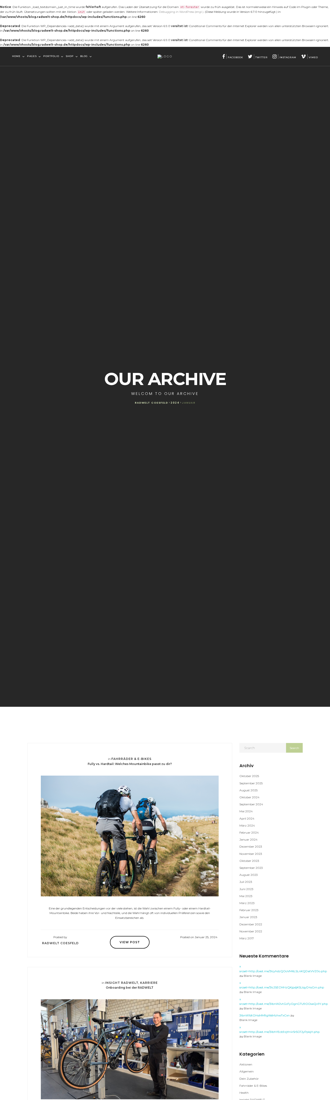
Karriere (149, 983)
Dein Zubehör (249, 1078)
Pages (32, 56)
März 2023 (247, 903)
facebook (235, 57)
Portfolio (51, 56)
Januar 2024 (248, 839)
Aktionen (245, 1064)
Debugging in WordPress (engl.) (181, 12)
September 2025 (251, 783)
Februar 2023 (248, 910)
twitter (261, 57)
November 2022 (250, 931)
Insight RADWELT (121, 983)
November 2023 (250, 854)
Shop (70, 56)
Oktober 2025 (249, 776)
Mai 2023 (245, 896)
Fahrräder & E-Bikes (131, 759)
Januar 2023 (248, 917)
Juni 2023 (246, 889)
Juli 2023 (245, 882)
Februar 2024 (249, 832)
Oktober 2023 (249, 861)
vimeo (313, 57)
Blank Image (253, 976)
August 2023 (248, 875)
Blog (84, 56)
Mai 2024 (246, 811)
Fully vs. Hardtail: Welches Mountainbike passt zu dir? (130, 764)
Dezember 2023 (250, 846)
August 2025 (248, 790)
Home (17, 56)
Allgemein (246, 1071)
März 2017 (246, 938)
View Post (130, 942)
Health (244, 1092)
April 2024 (246, 818)
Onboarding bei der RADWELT (129, 987)
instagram (288, 57)
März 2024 (247, 825)
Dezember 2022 (250, 924)
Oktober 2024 (249, 797)
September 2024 (251, 804)
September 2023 (251, 868)
